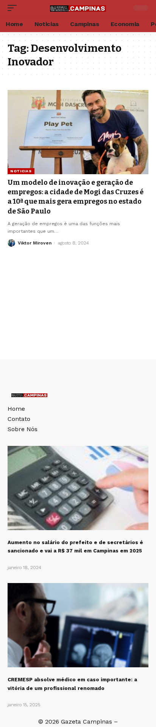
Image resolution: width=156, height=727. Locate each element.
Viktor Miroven (34, 243)
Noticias (21, 171)
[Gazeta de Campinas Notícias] (78, 8)
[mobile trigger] (14, 8)
